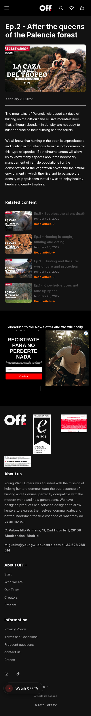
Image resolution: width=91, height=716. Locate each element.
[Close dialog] (86, 333)
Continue (23, 376)
